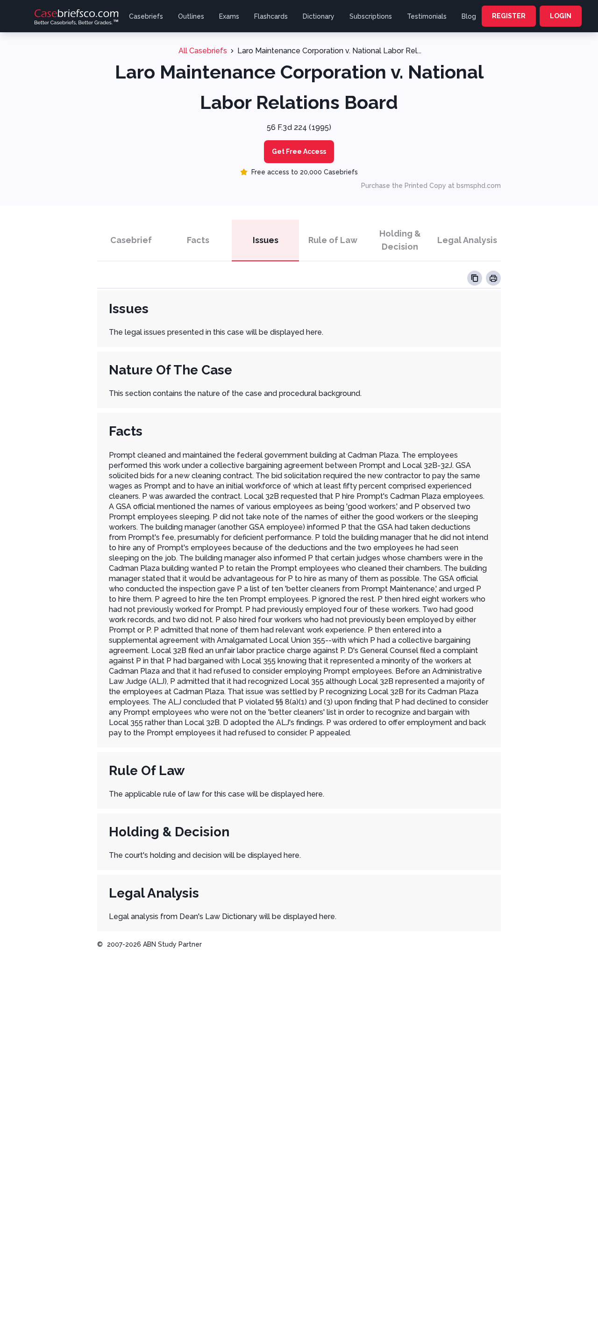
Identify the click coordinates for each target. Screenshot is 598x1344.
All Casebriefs (202, 50)
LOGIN (560, 16)
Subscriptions (370, 16)
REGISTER (509, 16)
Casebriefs (146, 16)
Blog (469, 16)
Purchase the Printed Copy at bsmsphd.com (431, 185)
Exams (229, 16)
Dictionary (319, 16)
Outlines (191, 16)
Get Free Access (299, 151)
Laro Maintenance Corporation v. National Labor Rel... (329, 50)
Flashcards (271, 16)
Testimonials (427, 16)
